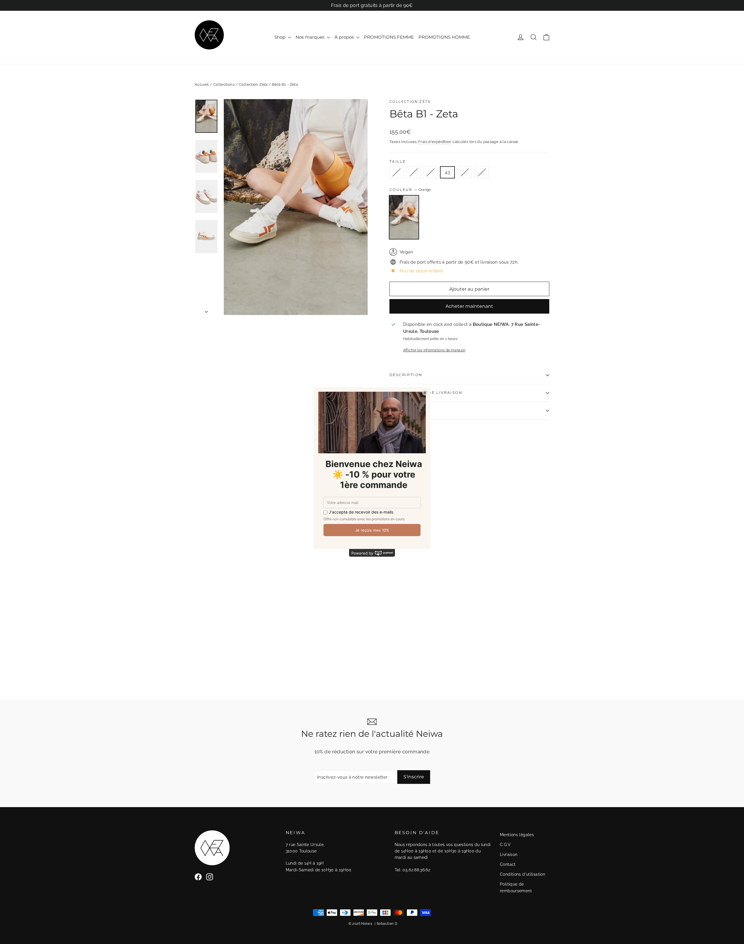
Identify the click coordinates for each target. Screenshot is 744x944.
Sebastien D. (387, 924)
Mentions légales (517, 834)
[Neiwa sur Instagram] (209, 876)
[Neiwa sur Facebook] (198, 876)
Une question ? (409, 410)
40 (396, 172)
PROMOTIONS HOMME (444, 37)
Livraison (508, 854)
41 (413, 172)
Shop (280, 37)
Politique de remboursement (516, 887)
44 (464, 172)
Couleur (410, 189)
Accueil (202, 84)
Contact (508, 864)
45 (482, 172)
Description (405, 375)
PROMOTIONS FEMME (389, 37)
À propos (345, 37)
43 (447, 172)
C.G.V (505, 844)
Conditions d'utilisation (522, 874)
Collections (224, 84)
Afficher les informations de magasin (434, 350)
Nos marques (311, 37)
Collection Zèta (253, 84)
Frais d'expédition (435, 142)
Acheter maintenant (469, 306)
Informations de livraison (425, 392)
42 (430, 172)
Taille (397, 162)
